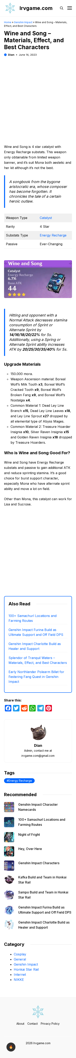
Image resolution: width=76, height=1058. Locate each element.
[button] (61, 8)
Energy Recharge (53, 235)
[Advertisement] (38, 95)
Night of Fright (29, 835)
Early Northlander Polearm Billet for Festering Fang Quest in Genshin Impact (36, 677)
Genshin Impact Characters (38, 863)
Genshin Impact (23, 22)
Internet (20, 974)
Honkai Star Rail (26, 969)
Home (7, 22)
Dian (11, 54)
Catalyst (46, 218)
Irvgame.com (35, 8)
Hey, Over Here (30, 849)
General (20, 959)
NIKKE (19, 980)
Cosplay (20, 954)
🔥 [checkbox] (11, 1047)
